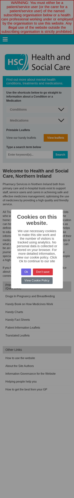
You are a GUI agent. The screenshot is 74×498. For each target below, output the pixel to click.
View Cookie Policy (36, 280)
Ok (26, 271)
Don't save (43, 271)
